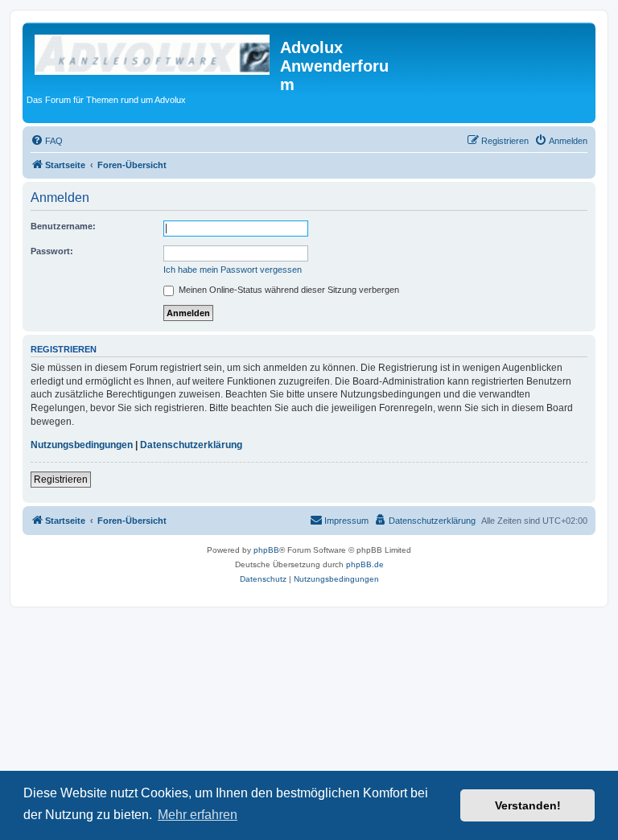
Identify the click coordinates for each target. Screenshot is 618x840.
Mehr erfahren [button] (197, 814)
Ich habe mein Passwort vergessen (232, 269)
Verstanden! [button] (528, 805)
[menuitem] (47, 140)
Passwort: (52, 251)
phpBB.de (365, 564)
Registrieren (61, 479)
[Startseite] (153, 52)
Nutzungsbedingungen (82, 445)
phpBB (266, 550)
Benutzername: (63, 226)
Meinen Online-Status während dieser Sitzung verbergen (287, 289)
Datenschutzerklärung (191, 445)
